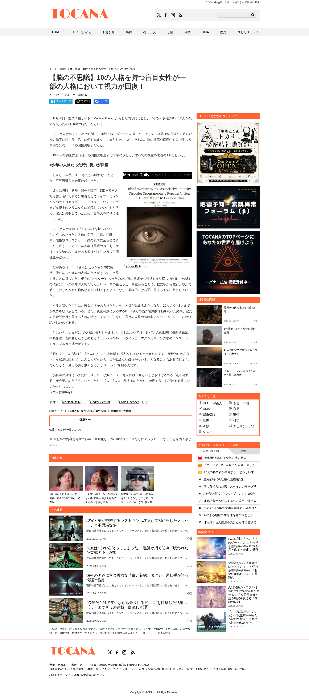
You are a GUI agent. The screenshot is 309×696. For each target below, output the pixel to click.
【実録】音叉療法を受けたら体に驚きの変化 (231, 522)
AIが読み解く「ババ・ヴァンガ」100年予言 (231, 493)
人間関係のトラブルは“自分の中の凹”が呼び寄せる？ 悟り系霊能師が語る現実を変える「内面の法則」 (244, 595)
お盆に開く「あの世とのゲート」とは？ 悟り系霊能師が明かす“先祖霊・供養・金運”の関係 (243, 544)
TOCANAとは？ (59, 669)
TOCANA (79, 14)
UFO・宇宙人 (212, 403)
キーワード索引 (134, 669)
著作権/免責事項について (89, 674)
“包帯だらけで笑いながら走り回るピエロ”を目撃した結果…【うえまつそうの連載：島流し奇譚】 (136, 605)
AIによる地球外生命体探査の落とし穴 (228, 515)
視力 (83, 410)
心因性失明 (99, 410)
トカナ (53, 69)
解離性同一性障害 (121, 410)
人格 (89, 410)
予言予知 (108, 32)
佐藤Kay (74, 410)
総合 (243, 451)
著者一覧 (92, 669)
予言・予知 (241, 403)
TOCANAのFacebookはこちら (165, 15)
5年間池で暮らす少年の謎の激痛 (224, 458)
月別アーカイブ (111, 669)
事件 (236, 414)
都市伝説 (209, 414)
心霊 (236, 409)
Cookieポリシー (60, 674)
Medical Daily (71, 402)
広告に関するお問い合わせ (195, 669)
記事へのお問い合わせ (161, 669)
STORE (208, 432)
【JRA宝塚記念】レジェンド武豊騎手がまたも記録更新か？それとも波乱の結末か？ (243, 617)
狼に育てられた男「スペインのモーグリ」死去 (231, 486)
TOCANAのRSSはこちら (180, 15)
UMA (206, 409)
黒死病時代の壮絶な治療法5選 (223, 479)
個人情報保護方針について (232, 669)
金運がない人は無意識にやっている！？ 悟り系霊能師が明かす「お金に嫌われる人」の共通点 (243, 570)
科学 (236, 420)
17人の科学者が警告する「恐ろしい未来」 (231, 472)
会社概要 (78, 669)
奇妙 (206, 426)
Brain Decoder (129, 402)
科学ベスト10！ (212, 451)
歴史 (206, 420)
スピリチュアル (244, 426)
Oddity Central (100, 402)
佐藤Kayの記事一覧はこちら (65, 429)
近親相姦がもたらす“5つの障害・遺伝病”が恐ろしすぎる (231, 500)
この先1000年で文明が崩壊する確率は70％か (231, 508)
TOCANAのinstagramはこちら (173, 15)
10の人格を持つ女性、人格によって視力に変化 (109, 69)
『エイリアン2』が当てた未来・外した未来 (231, 465)
